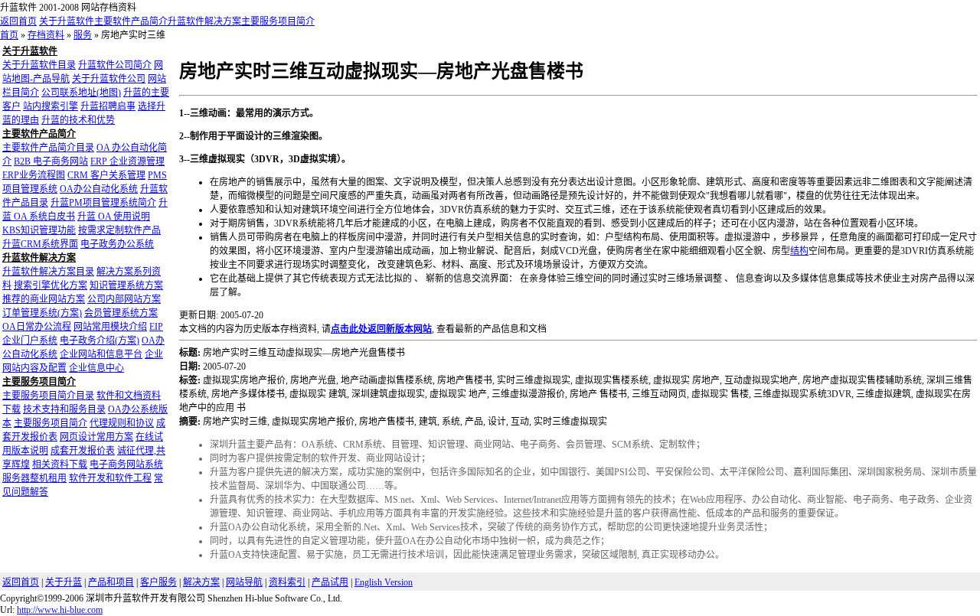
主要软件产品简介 (131, 21)
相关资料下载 (59, 464)
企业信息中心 (96, 368)
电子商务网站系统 (126, 464)
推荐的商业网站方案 (43, 299)
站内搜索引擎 (50, 106)
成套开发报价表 (83, 450)
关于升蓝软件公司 (108, 78)
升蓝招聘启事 (108, 106)
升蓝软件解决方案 (204, 21)
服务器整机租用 (34, 478)
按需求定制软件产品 (119, 230)
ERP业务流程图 (33, 175)
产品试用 (330, 582)
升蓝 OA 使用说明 (113, 216)
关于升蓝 (63, 582)
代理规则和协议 (122, 423)
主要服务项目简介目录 (48, 395)
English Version (383, 582)
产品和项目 (111, 582)
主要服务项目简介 (278, 21)
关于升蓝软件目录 (39, 65)
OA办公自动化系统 (99, 189)
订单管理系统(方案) (42, 313)
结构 (799, 251)
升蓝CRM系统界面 (40, 244)
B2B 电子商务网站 (51, 161)
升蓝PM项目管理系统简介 (103, 202)
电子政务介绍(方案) (99, 340)
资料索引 (287, 582)
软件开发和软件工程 (110, 478)
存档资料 (46, 35)
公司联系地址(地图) (81, 92)
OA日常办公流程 (36, 326)
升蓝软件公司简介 (115, 65)
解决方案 (201, 582)
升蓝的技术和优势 (78, 120)
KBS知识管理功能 (39, 230)
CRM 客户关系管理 (106, 175)
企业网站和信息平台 (101, 354)
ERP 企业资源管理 (127, 161)
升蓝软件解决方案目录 (48, 271)
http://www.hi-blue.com (60, 610)
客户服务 (158, 582)
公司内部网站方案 (124, 299)
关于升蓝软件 (66, 21)
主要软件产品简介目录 (48, 147)
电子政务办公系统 (117, 244)
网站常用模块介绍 (110, 326)
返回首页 (18, 21)
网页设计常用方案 (96, 437)
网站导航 (244, 582)
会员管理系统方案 (121, 313)
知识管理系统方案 (126, 285)
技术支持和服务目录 (64, 409)
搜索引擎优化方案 (50, 285)
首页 (9, 35)
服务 (83, 35)
